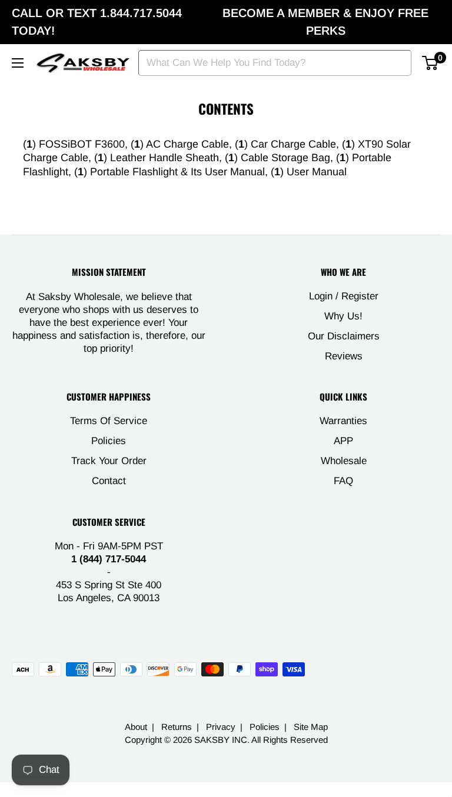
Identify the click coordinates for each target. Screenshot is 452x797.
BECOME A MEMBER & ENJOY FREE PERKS (325, 21)
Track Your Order (109, 460)
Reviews (344, 356)
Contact (109, 480)
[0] (430, 63)
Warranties (343, 420)
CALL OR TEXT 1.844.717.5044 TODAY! (97, 21)
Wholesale (344, 460)
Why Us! (343, 316)
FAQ (343, 480)
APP (343, 440)
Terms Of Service (108, 420)
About (136, 727)
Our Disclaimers (344, 336)
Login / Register (343, 296)
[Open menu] (18, 63)
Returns (176, 727)
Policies (108, 440)
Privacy (220, 727)
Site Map (311, 727)
